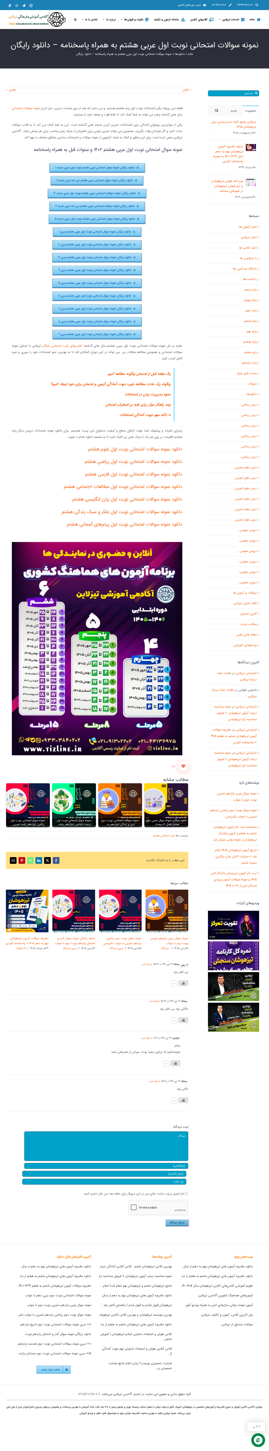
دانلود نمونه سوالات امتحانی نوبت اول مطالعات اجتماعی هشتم (123, 487)
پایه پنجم (251, 289)
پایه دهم (251, 310)
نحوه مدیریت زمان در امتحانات (148, 394)
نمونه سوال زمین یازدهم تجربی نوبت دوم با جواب (172, 911)
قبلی (185, 89)
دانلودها (180, 54)
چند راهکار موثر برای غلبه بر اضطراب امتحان (138, 405)
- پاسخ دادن (147, 964)
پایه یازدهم (249, 362)
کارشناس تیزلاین (246, 673)
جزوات (252, 383)
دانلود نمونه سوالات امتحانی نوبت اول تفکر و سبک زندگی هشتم (122, 512)
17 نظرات (21, 948)
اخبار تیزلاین (249, 237)
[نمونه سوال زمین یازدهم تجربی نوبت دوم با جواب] (167, 911)
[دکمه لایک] (183, 766)
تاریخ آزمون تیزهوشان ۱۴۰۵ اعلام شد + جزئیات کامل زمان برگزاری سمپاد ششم (236, 856)
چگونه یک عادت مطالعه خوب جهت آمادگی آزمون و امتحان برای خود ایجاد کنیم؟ (111, 384)
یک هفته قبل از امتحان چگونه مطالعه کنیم (139, 374)
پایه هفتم (250, 352)
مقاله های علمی (246, 634)
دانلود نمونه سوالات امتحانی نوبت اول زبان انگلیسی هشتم (127, 499)
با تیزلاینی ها (248, 258)
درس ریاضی (249, 404)
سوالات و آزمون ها (245, 592)
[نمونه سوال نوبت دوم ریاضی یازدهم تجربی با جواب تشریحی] (120, 911)
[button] (75, 19)
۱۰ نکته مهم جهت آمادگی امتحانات (145, 415)
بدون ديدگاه (116, 948)
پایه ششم (250, 320)
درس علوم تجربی (246, 467)
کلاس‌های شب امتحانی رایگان (62, 345)
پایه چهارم (250, 300)
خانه (190, 54)
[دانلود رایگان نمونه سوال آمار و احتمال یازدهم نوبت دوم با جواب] (73, 911)
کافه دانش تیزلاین (245, 603)
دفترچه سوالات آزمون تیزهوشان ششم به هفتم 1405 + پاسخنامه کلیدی (234, 736)
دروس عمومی (248, 530)
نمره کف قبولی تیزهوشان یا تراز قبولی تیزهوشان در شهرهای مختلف (227, 186)
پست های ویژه (247, 373)
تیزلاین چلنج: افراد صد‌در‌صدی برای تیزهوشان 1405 (233, 124)
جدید (233, 110)
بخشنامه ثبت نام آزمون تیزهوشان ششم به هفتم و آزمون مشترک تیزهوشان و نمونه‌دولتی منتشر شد (235, 833)
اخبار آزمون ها (248, 226)
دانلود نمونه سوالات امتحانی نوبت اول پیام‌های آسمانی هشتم (124, 524)
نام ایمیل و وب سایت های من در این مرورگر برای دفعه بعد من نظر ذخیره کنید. (133, 1193)
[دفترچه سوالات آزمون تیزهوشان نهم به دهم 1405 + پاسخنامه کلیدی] (27, 911)
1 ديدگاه (165, 948)
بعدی (12, 89)
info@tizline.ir (88, 1394)
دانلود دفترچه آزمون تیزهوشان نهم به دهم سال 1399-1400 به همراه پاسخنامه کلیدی (228, 154)
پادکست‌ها (250, 279)
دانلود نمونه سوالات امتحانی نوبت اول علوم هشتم (135, 449)
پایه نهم (252, 331)
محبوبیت (250, 110)
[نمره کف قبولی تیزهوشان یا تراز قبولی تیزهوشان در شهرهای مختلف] (251, 181)
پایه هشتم (250, 341)
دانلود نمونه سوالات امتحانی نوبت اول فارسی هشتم (133, 474)
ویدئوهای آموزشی (245, 645)
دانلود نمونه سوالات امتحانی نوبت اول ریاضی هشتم (133, 461)
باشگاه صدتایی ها (245, 268)
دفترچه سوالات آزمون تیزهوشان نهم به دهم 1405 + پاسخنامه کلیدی (33, 911)
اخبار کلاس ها (248, 247)
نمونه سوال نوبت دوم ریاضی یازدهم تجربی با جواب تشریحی (126, 911)
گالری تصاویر (161, 911)
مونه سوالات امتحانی (25, 108)
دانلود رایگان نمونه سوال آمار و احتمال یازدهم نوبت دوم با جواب (79, 911)
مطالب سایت (248, 624)
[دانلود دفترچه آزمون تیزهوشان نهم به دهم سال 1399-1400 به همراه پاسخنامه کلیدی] (251, 147)
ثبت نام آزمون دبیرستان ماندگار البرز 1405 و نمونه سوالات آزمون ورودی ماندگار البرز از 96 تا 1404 (234, 879)
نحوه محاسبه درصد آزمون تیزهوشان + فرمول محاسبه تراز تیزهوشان (235, 713)
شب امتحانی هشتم (163, 835)
